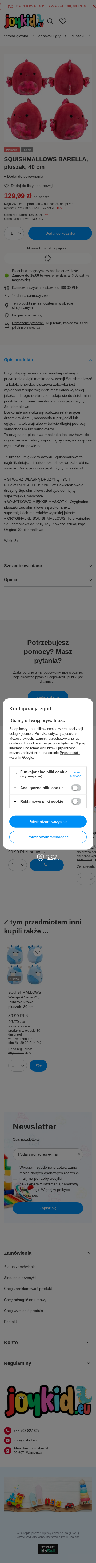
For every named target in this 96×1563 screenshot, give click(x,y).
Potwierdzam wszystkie (48, 821)
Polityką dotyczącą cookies (56, 734)
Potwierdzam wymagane (48, 837)
